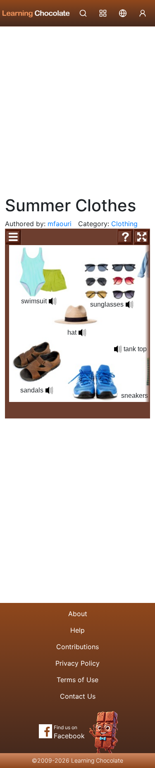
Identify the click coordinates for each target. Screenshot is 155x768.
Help (77, 630)
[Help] (125, 237)
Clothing (124, 224)
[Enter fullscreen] (142, 237)
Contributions (77, 647)
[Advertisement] (77, 108)
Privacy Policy (77, 663)
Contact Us (77, 696)
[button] (52, 301)
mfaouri (60, 224)
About (77, 614)
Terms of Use (77, 680)
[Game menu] (13, 237)
